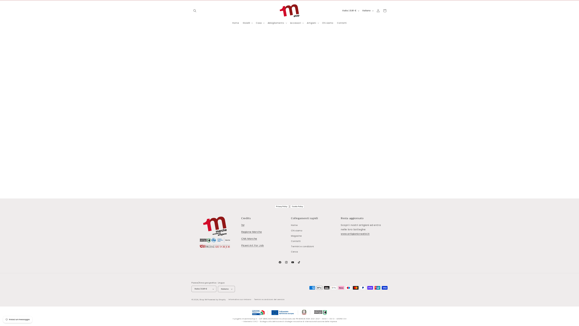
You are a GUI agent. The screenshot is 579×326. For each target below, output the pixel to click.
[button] (194, 10)
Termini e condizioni (302, 246)
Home (294, 225)
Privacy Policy (281, 206)
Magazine (296, 235)
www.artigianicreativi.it (355, 234)
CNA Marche (249, 238)
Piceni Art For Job (252, 245)
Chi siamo (296, 230)
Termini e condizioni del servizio (269, 299)
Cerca (294, 251)
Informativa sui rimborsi (240, 299)
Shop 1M (203, 299)
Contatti (296, 241)
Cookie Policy (297, 206)
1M (242, 225)
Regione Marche (251, 232)
